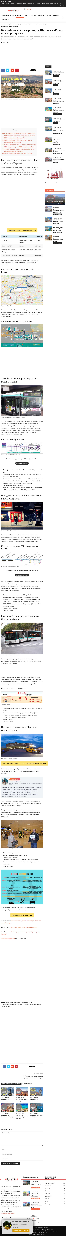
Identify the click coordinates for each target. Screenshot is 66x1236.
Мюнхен (47, 1198)
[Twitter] (63, 6)
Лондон (38, 3)
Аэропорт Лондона (43, 1227)
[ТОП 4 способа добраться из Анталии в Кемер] (55, 199)
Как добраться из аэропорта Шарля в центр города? (19, 1002)
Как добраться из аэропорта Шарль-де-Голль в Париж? (19, 133)
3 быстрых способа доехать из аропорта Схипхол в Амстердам (33, 1077)
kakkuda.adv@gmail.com (8, 1213)
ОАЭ (13, 15)
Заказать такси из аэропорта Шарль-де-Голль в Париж (24, 763)
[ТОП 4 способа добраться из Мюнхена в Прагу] (36, 1091)
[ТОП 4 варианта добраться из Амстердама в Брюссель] (48, 139)
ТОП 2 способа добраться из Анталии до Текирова (36, 1115)
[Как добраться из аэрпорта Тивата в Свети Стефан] (48, 228)
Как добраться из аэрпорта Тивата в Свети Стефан (58, 229)
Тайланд (40, 15)
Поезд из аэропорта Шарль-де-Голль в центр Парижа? (18, 144)
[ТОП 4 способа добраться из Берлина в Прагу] (48, 159)
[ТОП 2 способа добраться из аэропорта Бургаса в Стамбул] (48, 128)
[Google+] (60, 6)
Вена (34, 3)
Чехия (26, 15)
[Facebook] (58, 6)
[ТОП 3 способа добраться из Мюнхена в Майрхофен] (7, 1091)
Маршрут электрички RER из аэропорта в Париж (19, 147)
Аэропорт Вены (43, 1232)
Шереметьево (49, 3)
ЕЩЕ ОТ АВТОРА (27, 1084)
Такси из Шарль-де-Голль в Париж (32, 1004)
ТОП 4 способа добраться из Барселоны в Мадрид (7, 1115)
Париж (2, 3)
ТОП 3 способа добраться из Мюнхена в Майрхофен (7, 1099)
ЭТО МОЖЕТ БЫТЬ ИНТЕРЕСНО (11, 1084)
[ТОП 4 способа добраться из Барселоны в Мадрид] (7, 1107)
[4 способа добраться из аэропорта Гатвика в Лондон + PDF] (48, 209)
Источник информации (8, 938)
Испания (55, 15)
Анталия (32, 1111)
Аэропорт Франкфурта (47, 1229)
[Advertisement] (22, 57)
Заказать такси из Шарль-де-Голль (22, 230)
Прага (24, 3)
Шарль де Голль (6, 1006)
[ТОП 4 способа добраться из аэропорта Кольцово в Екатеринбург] (26, 1193)
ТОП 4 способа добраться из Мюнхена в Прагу (34, 1099)
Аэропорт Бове (53, 1231)
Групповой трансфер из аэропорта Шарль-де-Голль (18, 149)
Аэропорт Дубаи (33, 1232)
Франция (19, 15)
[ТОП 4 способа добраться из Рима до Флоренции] (22, 1091)
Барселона (12, 3)
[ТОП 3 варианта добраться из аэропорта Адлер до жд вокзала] (26, 1182)
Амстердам (19, 3)
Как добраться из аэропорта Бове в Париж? (24, 927)
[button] (63, 18)
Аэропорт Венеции (33, 1231)
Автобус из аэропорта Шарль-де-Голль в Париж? (17, 140)
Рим (60, 3)
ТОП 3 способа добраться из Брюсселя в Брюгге (59, 150)
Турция (33, 15)
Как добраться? (6, 15)
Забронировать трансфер (22, 915)
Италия (48, 15)
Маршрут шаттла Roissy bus (13, 151)
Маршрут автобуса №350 (12, 142)
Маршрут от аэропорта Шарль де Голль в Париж (19, 135)
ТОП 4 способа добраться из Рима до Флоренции (22, 1099)
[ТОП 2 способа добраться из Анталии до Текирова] (36, 1107)
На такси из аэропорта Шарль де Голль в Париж (17, 153)
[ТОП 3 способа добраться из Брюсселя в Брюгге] (48, 150)
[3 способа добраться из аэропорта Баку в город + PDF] (48, 237)
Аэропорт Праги (44, 1231)
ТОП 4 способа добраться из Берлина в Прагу (58, 159)
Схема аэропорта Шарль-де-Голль (15, 138)
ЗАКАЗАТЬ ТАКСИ (21, 1230)
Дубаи (7, 3)
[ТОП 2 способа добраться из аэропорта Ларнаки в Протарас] (22, 1107)
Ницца (43, 3)
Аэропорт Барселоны (34, 1229)
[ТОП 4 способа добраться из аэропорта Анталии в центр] (26, 1204)
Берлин (55, 162)
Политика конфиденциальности (37, 1234)
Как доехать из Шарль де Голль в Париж (12, 1004)
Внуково (56, 3)
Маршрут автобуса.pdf (22, 463)
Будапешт (29, 3)
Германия (4, 19)
